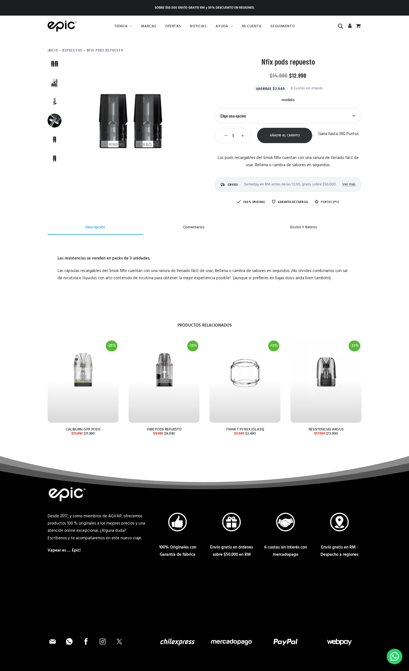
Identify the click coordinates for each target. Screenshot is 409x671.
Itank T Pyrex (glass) (245, 429)
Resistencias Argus (326, 429)
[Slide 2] (54, 83)
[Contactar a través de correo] (53, 645)
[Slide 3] (54, 102)
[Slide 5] (54, 139)
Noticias (198, 26)
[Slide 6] (54, 158)
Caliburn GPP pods (83, 429)
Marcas (148, 26)
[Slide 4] (54, 121)
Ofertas (173, 26)
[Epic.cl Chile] (62, 26)
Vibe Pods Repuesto (164, 429)
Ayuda (222, 26)
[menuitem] (123, 26)
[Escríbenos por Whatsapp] (394, 656)
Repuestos (72, 50)
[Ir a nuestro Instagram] (103, 645)
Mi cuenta (252, 26)
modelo (288, 100)
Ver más (349, 184)
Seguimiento (282, 26)
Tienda (121, 26)
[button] (130, 121)
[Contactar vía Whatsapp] (69, 645)
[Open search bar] (341, 26)
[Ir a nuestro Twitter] (119, 645)
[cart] (357, 26)
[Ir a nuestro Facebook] (86, 645)
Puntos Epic (330, 202)
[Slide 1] (54, 64)
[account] (350, 26)
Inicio (53, 50)
